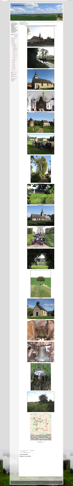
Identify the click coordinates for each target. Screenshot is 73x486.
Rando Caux (24, 451)
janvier (14, 68)
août (13, 60)
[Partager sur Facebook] (32, 450)
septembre (14, 59)
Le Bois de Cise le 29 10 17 (15, 47)
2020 (13, 40)
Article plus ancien (58, 477)
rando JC (12, 81)
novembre (14, 44)
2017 (13, 43)
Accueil (40, 477)
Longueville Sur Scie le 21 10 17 (15, 48)
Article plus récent (23, 477)
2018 (13, 42)
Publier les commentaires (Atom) (27, 479)
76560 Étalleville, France (27, 452)
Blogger (41, 482)
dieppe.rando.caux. (39, 25)
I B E (11, 77)
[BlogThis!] (31, 450)
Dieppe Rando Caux (14, 78)
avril (13, 65)
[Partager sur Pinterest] (33, 450)
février (14, 67)
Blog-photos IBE (13, 73)
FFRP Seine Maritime (14, 76)
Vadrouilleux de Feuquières (13, 80)
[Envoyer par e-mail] (30, 450)
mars (13, 66)
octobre (14, 45)
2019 (13, 41)
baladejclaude (18, 5)
